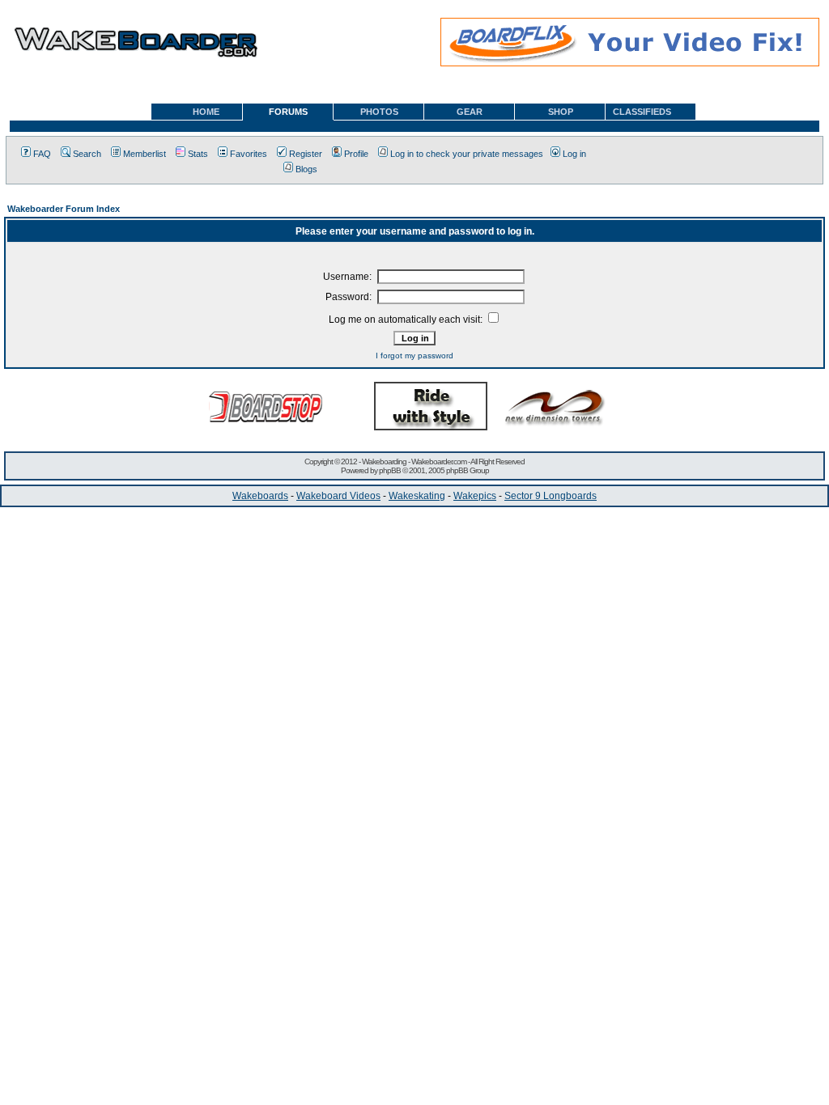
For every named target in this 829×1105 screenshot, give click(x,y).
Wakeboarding (384, 461)
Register (305, 154)
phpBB (390, 470)
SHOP (560, 111)
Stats (198, 154)
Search (87, 154)
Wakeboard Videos (338, 496)
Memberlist (144, 154)
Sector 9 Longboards (550, 496)
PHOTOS (379, 111)
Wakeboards (260, 496)
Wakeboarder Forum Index (63, 209)
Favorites (248, 154)
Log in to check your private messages (466, 154)
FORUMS (288, 111)
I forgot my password (414, 355)
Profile (356, 154)
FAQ (42, 154)
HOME (206, 111)
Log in (574, 154)
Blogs (306, 169)
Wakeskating (417, 496)
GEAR (470, 111)
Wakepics (474, 496)
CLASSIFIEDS (642, 111)
